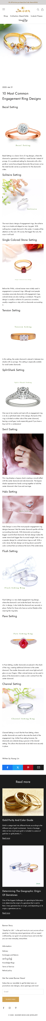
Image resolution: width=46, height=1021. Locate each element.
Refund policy (7, 970)
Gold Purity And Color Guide (17, 820)
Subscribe (11, 999)
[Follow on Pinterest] (16, 1008)
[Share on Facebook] (7, 767)
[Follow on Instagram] (9, 1008)
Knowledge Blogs (8, 963)
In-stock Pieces (36, 16)
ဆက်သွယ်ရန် (7, 959)
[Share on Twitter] (18, 767)
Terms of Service (8, 966)
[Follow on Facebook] (3, 1008)
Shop (6, 16)
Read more (6, 838)
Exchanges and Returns (10, 955)
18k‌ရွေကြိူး (23, 20)
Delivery (5, 951)
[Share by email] (38, 767)
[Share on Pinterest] (28, 767)
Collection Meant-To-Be (19, 16)
